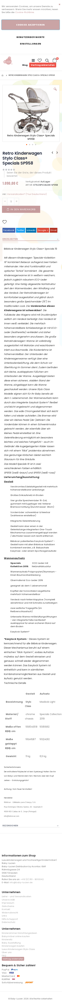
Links (4, 915)
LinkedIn (31, 230)
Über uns (7, 952)
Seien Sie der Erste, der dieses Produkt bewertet (29, 174)
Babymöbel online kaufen (16, 936)
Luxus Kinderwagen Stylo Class (18, 949)
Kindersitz (7, 939)
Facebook (9, 230)
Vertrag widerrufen (43, 65)
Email (54, 230)
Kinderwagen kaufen (13, 945)
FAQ (4, 955)
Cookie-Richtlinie (24, 12)
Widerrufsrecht (10, 912)
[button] (40, 60)
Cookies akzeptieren (30, 24)
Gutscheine (8, 906)
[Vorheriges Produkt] (52, 152)
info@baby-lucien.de (21, 882)
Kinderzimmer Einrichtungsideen (19, 933)
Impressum (8, 902)
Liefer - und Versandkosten (16, 896)
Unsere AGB (8, 899)
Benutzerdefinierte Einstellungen (30, 40)
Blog (25, 65)
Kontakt (6, 909)
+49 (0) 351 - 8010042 (32, 879)
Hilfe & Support (10, 919)
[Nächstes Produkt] (57, 152)
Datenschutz (8, 922)
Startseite (3, 75)
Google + (43, 230)
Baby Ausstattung (11, 942)
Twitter (20, 230)
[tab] (31, 239)
